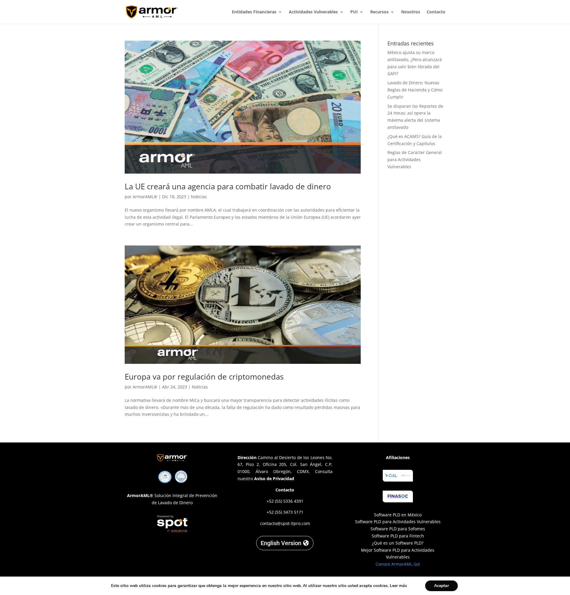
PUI (354, 12)
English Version (281, 543)
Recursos (379, 12)
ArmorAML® (145, 196)
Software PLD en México (398, 515)
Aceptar (441, 585)
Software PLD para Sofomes (397, 528)
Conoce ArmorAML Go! (398, 564)
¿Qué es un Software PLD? (397, 543)
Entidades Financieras (254, 12)
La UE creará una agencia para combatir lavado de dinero (228, 186)
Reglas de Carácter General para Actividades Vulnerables (414, 159)
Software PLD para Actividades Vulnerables (398, 521)
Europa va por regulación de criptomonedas (204, 376)
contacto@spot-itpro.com (285, 523)
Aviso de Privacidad (274, 478)
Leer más (398, 585)
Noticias (199, 196)
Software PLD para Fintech (398, 536)
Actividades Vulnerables (313, 12)
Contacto (436, 12)
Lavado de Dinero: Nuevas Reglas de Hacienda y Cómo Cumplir (414, 90)
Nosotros (410, 12)
